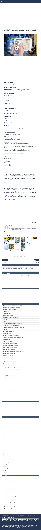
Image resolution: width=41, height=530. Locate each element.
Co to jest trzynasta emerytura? (8, 494)
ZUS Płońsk (8, 193)
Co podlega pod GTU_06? (6, 311)
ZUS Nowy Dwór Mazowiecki (17, 191)
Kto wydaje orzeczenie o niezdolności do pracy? (10, 500)
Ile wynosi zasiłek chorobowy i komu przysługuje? (10, 492)
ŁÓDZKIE (4, 472)
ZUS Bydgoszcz (23, 520)
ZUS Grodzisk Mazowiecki (23, 188)
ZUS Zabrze (19, 520)
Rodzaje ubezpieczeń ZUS (6, 452)
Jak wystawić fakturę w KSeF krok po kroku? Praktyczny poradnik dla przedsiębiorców (13, 351)
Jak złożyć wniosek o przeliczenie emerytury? (8, 331)
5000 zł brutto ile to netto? (6, 381)
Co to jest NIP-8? (5, 329)
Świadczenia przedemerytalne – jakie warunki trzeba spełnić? (12, 480)
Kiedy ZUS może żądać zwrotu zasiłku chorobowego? (9, 355)
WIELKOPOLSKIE (5, 466)
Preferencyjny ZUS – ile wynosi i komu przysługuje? (9, 349)
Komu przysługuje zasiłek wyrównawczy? (9, 506)
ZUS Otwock (6, 192)
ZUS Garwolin (11, 188)
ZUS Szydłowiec (6, 195)
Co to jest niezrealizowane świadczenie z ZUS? (10, 504)
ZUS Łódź (14, 519)
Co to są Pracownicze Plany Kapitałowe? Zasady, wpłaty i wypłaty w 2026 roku (12, 323)
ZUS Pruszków (16, 192)
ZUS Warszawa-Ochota (7, 197)
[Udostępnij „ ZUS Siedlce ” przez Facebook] (18, 256)
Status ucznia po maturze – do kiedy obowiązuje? (9, 353)
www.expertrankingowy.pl (14, 528)
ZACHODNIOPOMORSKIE (6, 468)
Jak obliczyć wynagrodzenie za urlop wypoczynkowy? (9, 375)
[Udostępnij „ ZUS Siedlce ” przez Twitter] (19, 256)
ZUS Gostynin (16, 188)
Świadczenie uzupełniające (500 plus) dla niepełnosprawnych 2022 (12, 490)
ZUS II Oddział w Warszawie (21, 196)
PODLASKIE (4, 442)
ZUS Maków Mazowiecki (26, 189)
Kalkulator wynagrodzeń (9, 524)
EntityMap (35, 524)
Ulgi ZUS (4, 460)
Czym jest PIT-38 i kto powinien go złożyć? (8, 333)
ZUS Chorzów (12, 520)
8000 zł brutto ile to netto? (6, 383)
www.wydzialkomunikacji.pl (22, 528)
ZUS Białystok (23, 519)
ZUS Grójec (30, 188)
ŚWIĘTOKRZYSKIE (5, 458)
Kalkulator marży (30, 524)
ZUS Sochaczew (26, 193)
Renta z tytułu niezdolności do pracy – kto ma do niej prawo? (12, 478)
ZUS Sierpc (21, 193)
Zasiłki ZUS (4, 470)
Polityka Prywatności (16, 515)
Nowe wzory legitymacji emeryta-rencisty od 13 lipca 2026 (10, 343)
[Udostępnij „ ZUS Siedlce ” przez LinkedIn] (24, 256)
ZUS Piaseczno (10, 192)
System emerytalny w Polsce (6, 339)
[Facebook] (4, 231)
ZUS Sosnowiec (31, 519)
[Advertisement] (20, 9)
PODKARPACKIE (5, 440)
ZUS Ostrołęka (33, 191)
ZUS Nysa (12, 521)
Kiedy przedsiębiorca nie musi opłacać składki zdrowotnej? (10, 317)
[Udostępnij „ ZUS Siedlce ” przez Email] (26, 256)
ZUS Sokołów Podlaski (33, 193)
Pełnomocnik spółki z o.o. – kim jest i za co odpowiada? (10, 347)
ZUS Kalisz (15, 521)
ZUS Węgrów (12, 195)
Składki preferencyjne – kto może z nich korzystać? (10, 502)
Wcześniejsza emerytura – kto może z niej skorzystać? (11, 508)
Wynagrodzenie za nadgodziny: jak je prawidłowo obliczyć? (10, 361)
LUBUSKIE (4, 432)
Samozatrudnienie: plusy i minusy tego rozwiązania (9, 373)
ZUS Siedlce (17, 193)
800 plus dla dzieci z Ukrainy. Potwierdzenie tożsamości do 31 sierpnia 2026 (12, 305)
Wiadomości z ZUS (5, 464)
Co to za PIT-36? (5, 319)
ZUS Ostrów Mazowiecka (26, 191)
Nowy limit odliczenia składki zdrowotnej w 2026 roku (9, 365)
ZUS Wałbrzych (32, 520)
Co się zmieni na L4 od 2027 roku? (7, 313)
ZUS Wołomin (17, 195)
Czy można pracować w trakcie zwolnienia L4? (8, 315)
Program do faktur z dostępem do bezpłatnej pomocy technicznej (11, 345)
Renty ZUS (4, 450)
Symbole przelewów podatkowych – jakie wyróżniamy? (9, 309)
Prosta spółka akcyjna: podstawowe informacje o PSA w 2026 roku (11, 325)
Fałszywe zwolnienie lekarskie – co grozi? (8, 357)
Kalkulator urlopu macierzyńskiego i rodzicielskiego (21, 524)
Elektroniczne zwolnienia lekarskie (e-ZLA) (9, 488)
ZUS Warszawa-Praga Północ (17, 197)
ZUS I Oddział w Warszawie (11, 196)
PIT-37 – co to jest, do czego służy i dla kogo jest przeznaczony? (11, 335)
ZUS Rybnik (26, 519)
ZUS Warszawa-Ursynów (11, 199)
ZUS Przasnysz (21, 192)
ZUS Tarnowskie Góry (5, 519)
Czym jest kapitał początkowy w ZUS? (9, 498)
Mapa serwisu (21, 515)
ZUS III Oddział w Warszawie (31, 196)
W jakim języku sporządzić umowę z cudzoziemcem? (9, 363)
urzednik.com (8, 528)
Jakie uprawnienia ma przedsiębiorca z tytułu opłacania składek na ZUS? (12, 307)
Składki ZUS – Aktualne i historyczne (7, 454)
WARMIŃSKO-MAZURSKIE (6, 462)
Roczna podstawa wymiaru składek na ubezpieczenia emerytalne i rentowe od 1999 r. (13, 369)
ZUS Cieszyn (36, 520)
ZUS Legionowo (10, 189)
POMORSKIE (4, 444)
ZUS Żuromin (32, 195)
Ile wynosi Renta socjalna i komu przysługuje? (10, 482)
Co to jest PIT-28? (5, 321)
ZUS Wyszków (22, 195)
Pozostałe (4, 446)
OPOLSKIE (4, 438)
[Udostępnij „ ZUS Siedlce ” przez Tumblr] (21, 256)
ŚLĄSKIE (4, 456)
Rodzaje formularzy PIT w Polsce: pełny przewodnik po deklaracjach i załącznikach (13, 337)
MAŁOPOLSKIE (4, 436)
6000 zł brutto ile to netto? (6, 379)
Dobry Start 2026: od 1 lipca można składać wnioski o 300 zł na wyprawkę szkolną (13, 371)
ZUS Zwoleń (27, 195)
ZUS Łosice (19, 189)
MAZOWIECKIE (20, 20)
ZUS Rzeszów (10, 519)
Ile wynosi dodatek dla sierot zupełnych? (9, 484)
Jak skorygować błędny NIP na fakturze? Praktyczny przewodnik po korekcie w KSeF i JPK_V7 (14, 367)
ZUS (8, 175)
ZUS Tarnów (3, 521)
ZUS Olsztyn (28, 520)
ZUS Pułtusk (32, 192)
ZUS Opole (15, 520)
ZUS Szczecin (35, 519)
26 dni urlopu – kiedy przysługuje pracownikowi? (9, 377)
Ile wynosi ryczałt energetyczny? (8, 486)
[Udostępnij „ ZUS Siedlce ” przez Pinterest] (22, 256)
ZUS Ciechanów (6, 188)
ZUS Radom (12, 193)
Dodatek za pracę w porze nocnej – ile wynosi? (8, 359)
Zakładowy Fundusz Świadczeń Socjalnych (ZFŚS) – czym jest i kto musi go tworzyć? (13, 327)
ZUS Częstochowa (18, 519)
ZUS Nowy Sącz (8, 520)
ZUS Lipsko (15, 189)
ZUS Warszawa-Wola (25, 197)
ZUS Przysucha (27, 192)
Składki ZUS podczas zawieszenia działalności (10, 496)
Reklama (4, 448)
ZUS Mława (10, 191)
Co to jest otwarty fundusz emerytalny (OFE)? (8, 341)
